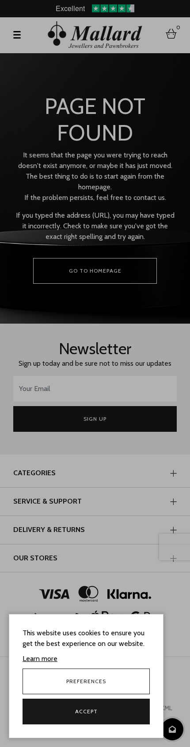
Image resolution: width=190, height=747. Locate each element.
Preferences (86, 681)
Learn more (40, 658)
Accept (86, 711)
